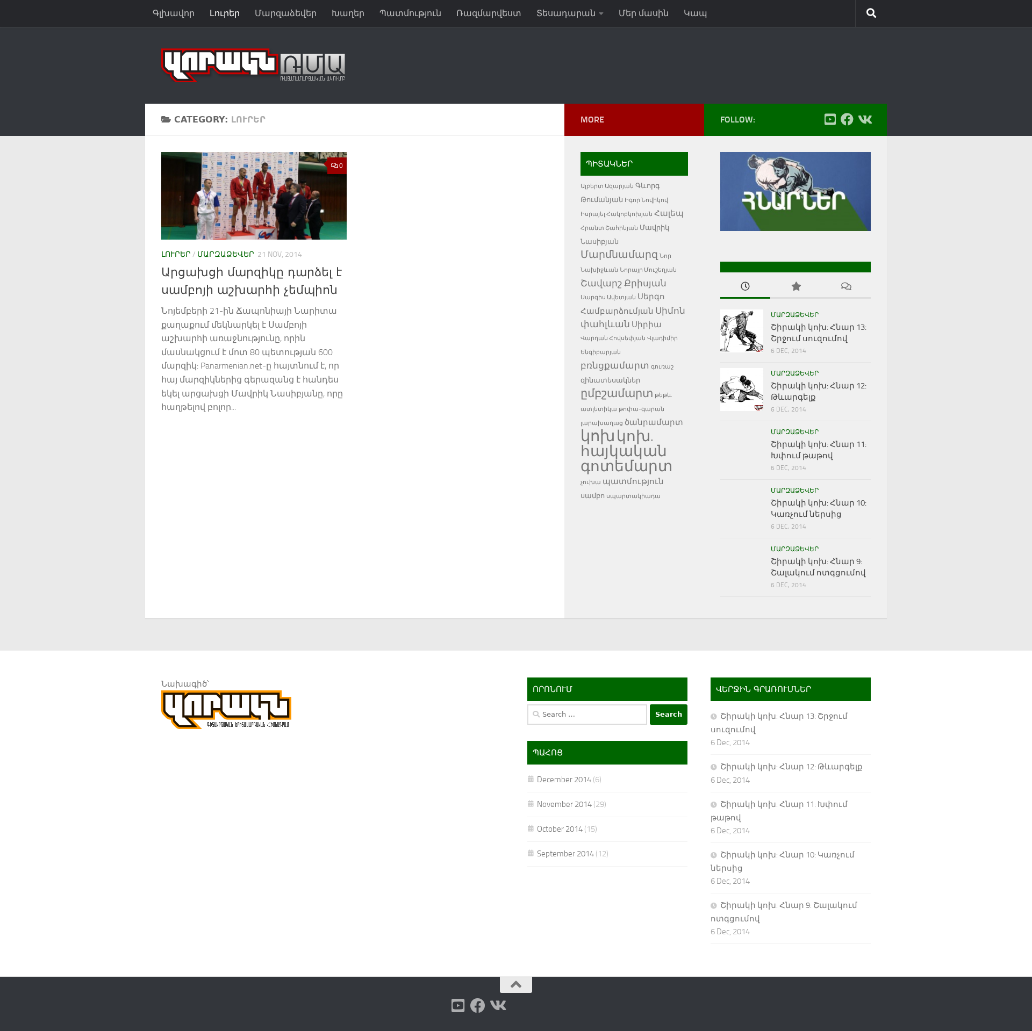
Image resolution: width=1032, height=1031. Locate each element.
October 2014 (560, 829)
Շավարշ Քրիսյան (623, 283)
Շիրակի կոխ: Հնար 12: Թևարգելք (791, 767)
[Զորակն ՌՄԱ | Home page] (253, 65)
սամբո (592, 496)
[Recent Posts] (745, 287)
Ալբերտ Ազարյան (607, 186)
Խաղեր (348, 13)
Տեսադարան (566, 13)
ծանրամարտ (654, 422)
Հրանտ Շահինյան (609, 228)
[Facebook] (847, 119)
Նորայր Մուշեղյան (648, 269)
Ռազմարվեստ (488, 13)
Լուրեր (225, 13)
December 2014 (564, 779)
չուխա (590, 482)
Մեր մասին (644, 13)
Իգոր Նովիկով (646, 200)
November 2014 (564, 804)
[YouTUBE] (829, 119)
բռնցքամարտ (614, 365)
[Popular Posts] (795, 287)
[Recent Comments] (846, 287)
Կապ (695, 13)
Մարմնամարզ (619, 254)
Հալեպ (669, 213)
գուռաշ (662, 366)
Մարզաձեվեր (286, 13)
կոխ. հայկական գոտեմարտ (626, 451)
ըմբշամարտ (616, 393)
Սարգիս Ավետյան (608, 297)
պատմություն (633, 481)
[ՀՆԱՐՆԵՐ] (795, 228)
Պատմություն (410, 13)
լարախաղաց (601, 423)
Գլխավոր (174, 13)
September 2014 (565, 854)
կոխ (597, 436)
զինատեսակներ (610, 380)
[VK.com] (864, 119)
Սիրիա (647, 324)
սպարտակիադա (633, 496)
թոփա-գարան (641, 409)
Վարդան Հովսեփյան (613, 338)
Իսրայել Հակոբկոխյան (616, 214)
